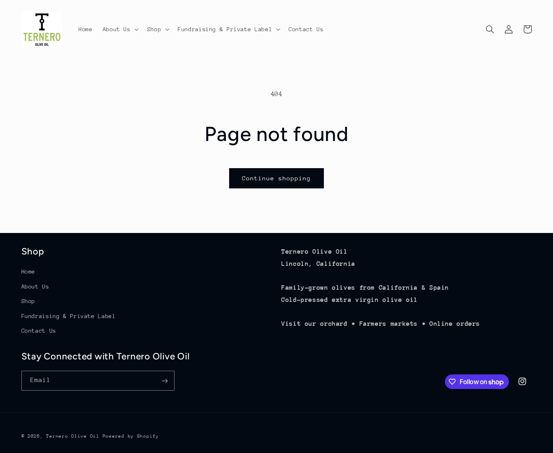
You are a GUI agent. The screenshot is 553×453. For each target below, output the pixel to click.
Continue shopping (276, 178)
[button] (120, 29)
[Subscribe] (164, 381)
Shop (28, 300)
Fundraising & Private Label (68, 315)
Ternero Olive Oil (73, 435)
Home (28, 271)
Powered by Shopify (131, 435)
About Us (35, 286)
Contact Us (38, 330)
